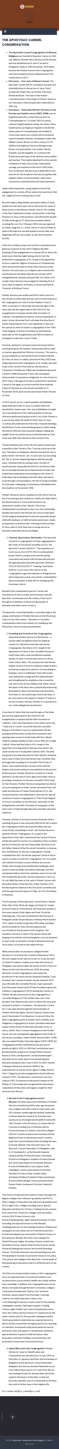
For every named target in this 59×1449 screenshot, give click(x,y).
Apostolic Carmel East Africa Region (28, 1440)
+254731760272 (29, 15)
